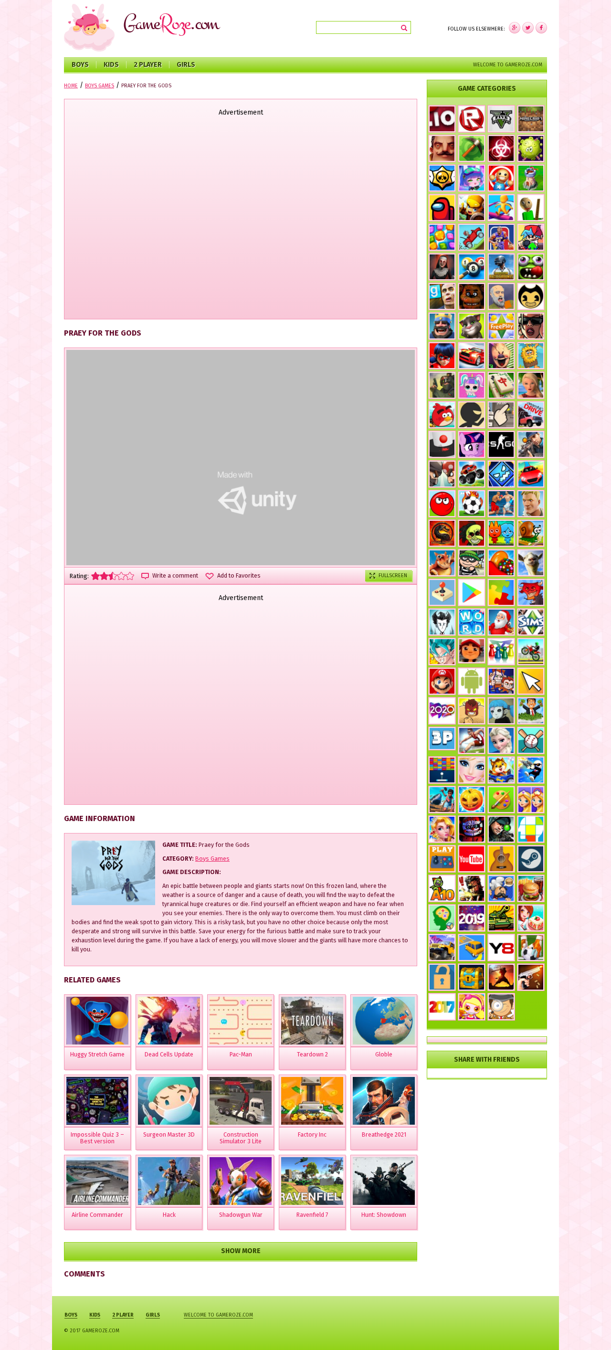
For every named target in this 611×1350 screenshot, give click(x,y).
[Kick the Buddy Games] (501, 178)
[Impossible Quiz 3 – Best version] (97, 1101)
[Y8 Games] (501, 947)
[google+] (541, 27)
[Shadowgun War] (240, 1181)
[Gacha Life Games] (471, 178)
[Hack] (169, 1181)
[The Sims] (501, 326)
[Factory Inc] (312, 1101)
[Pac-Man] (240, 1020)
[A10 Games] (442, 888)
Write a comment (175, 575)
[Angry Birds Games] (442, 415)
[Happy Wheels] (501, 296)
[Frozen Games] (501, 740)
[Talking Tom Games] (471, 326)
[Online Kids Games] (501, 770)
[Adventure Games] (442, 681)
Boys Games (212, 858)
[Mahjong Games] (501, 385)
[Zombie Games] (531, 267)
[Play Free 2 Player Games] (442, 474)
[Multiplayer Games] (501, 444)
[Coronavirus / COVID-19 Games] (531, 148)
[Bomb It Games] (471, 1007)
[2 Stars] (104, 576)
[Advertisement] (240, 218)
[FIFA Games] (471, 503)
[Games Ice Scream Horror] (501, 355)
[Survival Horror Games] (531, 296)
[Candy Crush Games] (501, 563)
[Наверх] (589, 1328)
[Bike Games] (531, 651)
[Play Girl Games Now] (471, 770)
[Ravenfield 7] (312, 1181)
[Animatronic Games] (471, 829)
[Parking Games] (471, 947)
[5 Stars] (130, 576)
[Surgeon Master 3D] (169, 1101)
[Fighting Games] (501, 503)
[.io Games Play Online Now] (442, 119)
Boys (80, 65)
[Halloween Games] (471, 799)
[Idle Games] (531, 592)
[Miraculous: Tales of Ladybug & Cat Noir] (442, 355)
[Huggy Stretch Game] (97, 1020)
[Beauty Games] (442, 829)
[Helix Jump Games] (442, 444)
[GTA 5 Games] (501, 119)
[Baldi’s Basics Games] (531, 207)
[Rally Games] (442, 947)
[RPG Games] (471, 207)
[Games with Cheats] (471, 977)
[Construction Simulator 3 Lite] (240, 1101)
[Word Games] (471, 622)
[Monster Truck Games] (471, 474)
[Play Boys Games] (471, 651)
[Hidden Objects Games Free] (501, 1007)
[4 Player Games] (501, 651)
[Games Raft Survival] (442, 799)
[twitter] (528, 27)
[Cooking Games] (531, 888)
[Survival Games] (471, 148)
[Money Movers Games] (501, 681)
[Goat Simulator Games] (531, 563)
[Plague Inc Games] (501, 148)
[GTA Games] (531, 326)
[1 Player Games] (471, 711)
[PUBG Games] (501, 267)
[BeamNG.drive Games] (531, 415)
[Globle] (383, 1020)
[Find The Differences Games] (531, 799)
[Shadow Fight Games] (501, 977)
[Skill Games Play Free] (531, 829)
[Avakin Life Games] (531, 385)
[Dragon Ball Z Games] (442, 651)
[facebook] (514, 27)
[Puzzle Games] (501, 592)
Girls (186, 65)
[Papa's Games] (501, 888)
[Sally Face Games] (501, 711)
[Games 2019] (471, 918)
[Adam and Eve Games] (531, 355)
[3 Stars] (112, 576)
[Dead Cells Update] (169, 1020)
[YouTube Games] (471, 859)
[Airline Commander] (97, 1181)
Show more (241, 1251)
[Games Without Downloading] (442, 859)
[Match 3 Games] (442, 237)
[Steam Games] (531, 859)
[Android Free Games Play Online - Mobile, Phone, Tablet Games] (471, 681)
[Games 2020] (442, 711)
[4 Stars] (121, 576)
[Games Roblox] (471, 119)
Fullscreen (393, 575)
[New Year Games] (501, 622)
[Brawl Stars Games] (442, 178)
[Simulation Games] (531, 622)
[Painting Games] (501, 799)
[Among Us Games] (442, 207)
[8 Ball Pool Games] (471, 267)
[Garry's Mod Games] (442, 296)
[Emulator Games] (442, 592)
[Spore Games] (442, 563)
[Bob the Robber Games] (471, 563)
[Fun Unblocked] (442, 977)
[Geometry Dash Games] (501, 474)
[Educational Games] (442, 918)
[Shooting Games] (531, 444)
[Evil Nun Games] (442, 267)
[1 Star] (95, 576)
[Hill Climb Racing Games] (471, 237)
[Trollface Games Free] (471, 533)
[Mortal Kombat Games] (442, 533)
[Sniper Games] (501, 829)
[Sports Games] (471, 740)
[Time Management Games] (531, 711)
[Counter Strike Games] (442, 385)
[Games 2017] (442, 1007)
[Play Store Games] (471, 592)
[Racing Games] (531, 474)
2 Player (148, 65)
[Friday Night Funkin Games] (531, 237)
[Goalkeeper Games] (531, 947)
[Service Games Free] (531, 918)
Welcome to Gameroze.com (507, 65)
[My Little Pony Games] (471, 444)
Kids (111, 65)
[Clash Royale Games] (442, 326)
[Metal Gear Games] (471, 888)
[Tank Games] (501, 918)
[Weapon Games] (531, 977)
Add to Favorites (239, 575)
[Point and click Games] (531, 681)
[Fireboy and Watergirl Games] (501, 533)
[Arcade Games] (442, 770)
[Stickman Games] (471, 415)
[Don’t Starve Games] (442, 622)
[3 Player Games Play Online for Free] (442, 738)
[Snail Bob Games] (531, 533)
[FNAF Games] (471, 296)
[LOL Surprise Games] (471, 385)
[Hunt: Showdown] (383, 1181)
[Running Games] (501, 207)
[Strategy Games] (531, 178)
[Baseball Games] (531, 740)
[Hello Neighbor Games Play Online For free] (442, 148)
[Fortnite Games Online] (531, 503)
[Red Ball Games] (442, 503)
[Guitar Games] (501, 859)
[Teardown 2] (312, 1020)
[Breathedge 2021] (383, 1101)
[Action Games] (531, 770)
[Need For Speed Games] (471, 355)
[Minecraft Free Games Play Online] (531, 119)
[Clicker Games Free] (501, 415)
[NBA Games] (501, 237)
